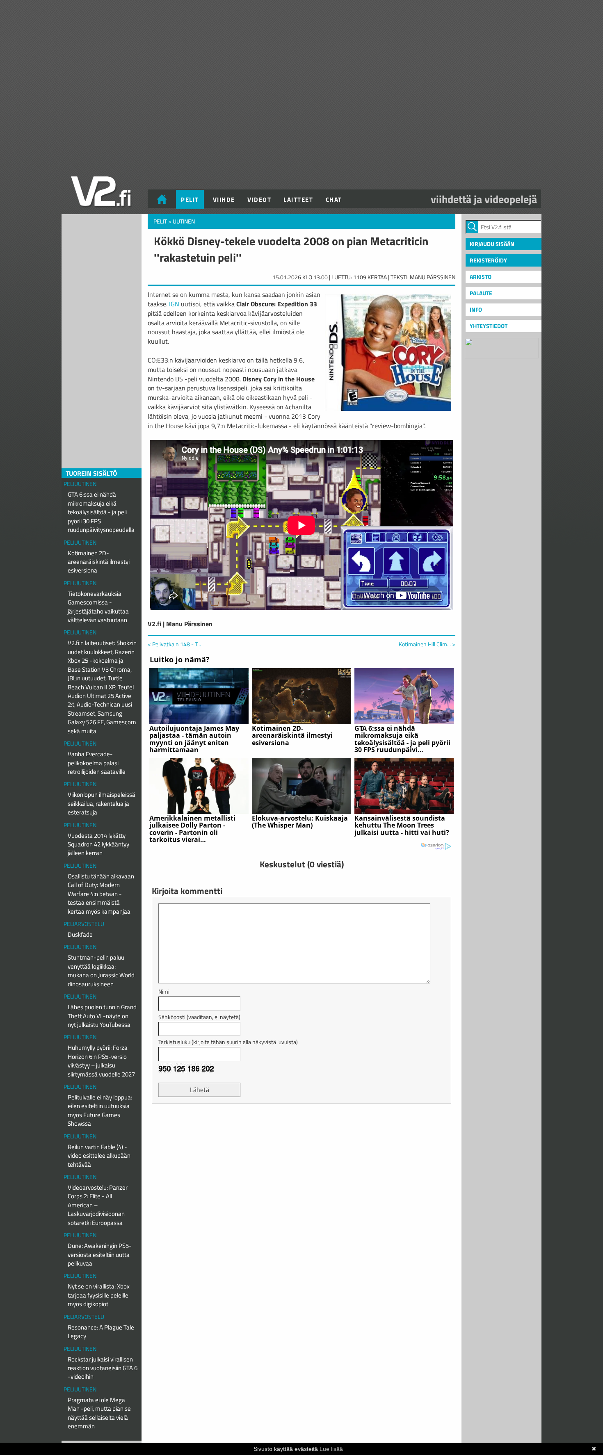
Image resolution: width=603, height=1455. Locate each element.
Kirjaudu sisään (492, 243)
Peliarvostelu (84, 923)
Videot (259, 199)
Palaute (481, 293)
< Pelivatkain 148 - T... (174, 644)
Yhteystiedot (488, 326)
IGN (174, 304)
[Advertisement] (301, 1130)
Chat (334, 199)
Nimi (163, 991)
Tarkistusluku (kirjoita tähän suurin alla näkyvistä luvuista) (228, 1042)
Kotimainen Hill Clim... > (427, 644)
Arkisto (480, 276)
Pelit (190, 199)
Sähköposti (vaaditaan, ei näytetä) (199, 1017)
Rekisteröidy (488, 260)
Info (476, 309)
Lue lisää (331, 1449)
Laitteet (298, 199)
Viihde (224, 199)
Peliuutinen (80, 483)
